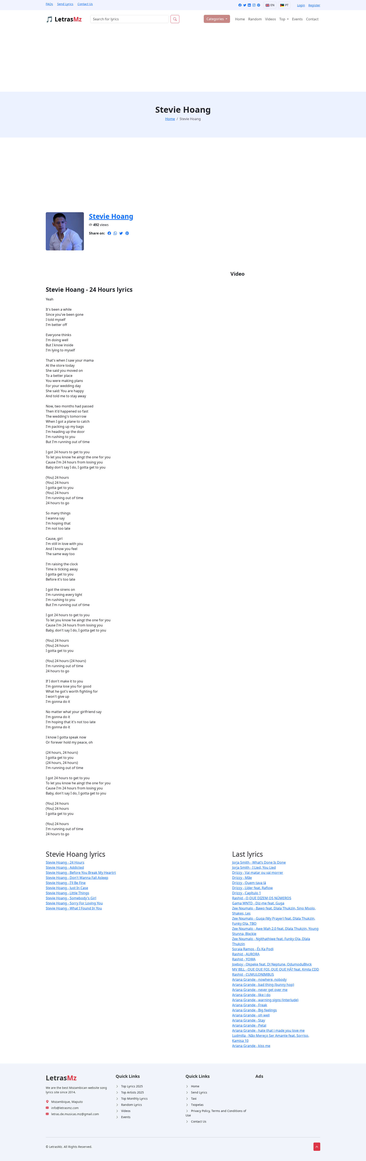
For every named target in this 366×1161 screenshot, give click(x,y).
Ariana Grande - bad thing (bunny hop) (263, 984)
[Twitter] (244, 5)
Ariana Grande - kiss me (251, 1045)
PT (286, 5)
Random (255, 19)
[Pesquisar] (175, 19)
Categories (216, 19)
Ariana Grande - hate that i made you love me (268, 1030)
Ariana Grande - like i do (251, 995)
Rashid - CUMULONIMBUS (253, 974)
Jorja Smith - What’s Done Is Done (259, 862)
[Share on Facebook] (109, 233)
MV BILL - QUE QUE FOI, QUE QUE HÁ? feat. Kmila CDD (275, 969)
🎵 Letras (64, 19)
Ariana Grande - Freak (249, 1005)
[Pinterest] (258, 5)
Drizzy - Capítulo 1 (246, 893)
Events (297, 19)
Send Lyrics (65, 4)
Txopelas (197, 1105)
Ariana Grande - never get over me (259, 989)
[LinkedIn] (249, 5)
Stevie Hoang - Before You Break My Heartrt (81, 872)
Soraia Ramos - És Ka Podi (252, 949)
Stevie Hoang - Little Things (67, 893)
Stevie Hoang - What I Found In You (74, 908)
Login (301, 5)
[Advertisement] (183, 60)
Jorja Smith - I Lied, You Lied (254, 867)
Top (282, 19)
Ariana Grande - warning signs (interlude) (265, 1000)
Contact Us (85, 4)
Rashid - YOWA (243, 959)
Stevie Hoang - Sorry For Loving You (74, 903)
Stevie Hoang (111, 216)
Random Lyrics (131, 1105)
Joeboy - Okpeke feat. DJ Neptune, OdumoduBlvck (272, 964)
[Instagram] (253, 5)
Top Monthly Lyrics (134, 1098)
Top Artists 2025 (132, 1092)
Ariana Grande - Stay (248, 1020)
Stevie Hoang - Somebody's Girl (71, 898)
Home (240, 19)
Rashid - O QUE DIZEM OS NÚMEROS (261, 898)
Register (314, 5)
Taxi (194, 1098)
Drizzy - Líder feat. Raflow (252, 888)
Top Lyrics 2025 (132, 1086)
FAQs (49, 4)
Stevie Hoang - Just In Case (67, 888)
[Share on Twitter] (121, 233)
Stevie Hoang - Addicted (65, 867)
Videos (270, 19)
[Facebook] (239, 5)
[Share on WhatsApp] (115, 233)
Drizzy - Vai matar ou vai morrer (257, 872)
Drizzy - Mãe (242, 877)
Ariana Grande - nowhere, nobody (259, 979)
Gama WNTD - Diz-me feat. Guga (258, 903)
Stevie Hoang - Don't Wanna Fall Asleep (77, 877)
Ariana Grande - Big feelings (254, 1010)
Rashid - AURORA (245, 954)
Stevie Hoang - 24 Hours (65, 862)
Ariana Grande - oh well (251, 1015)
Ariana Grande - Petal (249, 1025)
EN (272, 5)
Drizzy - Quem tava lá (249, 882)
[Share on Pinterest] (127, 233)
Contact (312, 19)
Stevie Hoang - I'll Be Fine (66, 882)
